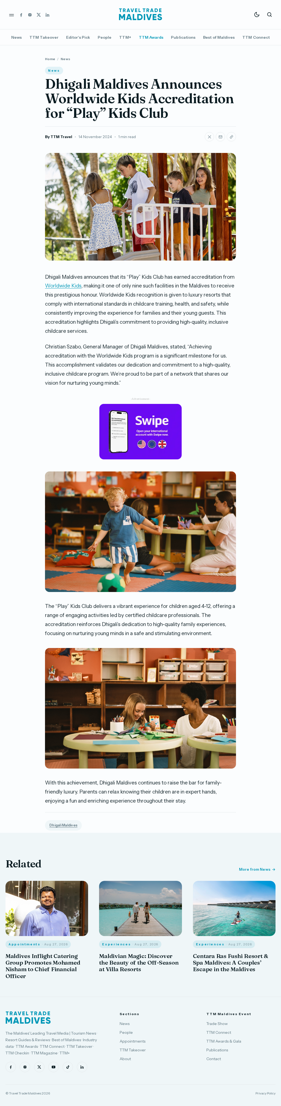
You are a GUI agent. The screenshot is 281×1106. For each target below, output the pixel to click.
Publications (183, 37)
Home (50, 59)
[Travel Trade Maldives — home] (140, 14)
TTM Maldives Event (228, 1014)
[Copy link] (231, 136)
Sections (129, 1014)
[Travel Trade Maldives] (28, 1017)
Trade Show (217, 1023)
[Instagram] (29, 14)
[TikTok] (68, 1067)
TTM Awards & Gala (223, 1041)
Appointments (132, 1041)
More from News (254, 869)
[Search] (269, 15)
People (104, 37)
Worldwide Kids (63, 286)
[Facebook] (21, 14)
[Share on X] (209, 136)
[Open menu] (11, 15)
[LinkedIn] (47, 14)
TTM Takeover (43, 37)
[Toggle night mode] (257, 15)
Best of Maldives (219, 37)
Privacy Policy (265, 1093)
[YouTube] (53, 1067)
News (16, 37)
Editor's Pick (78, 37)
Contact (213, 1058)
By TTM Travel (58, 137)
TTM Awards (151, 37)
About (125, 1058)
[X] (38, 14)
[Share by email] (220, 136)
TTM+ (125, 37)
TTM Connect (256, 37)
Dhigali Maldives (63, 825)
